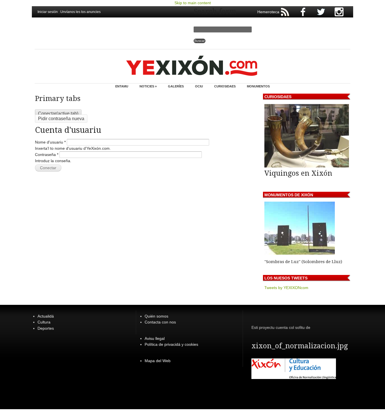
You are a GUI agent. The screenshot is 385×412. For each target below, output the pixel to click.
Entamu (121, 86)
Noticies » (148, 86)
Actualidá (45, 316)
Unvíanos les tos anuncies (80, 12)
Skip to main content (192, 3)
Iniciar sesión (47, 12)
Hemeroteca (268, 12)
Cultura (43, 322)
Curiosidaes (225, 86)
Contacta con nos (160, 322)
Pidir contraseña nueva (61, 118)
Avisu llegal (155, 338)
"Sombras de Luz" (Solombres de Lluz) (303, 261)
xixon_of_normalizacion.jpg (299, 346)
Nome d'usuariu (50, 142)
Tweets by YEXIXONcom (286, 287)
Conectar (58, 113)
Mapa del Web (158, 360)
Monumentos (258, 86)
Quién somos (156, 316)
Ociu (199, 86)
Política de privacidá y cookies (171, 344)
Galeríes (176, 86)
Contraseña (46, 154)
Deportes (45, 328)
